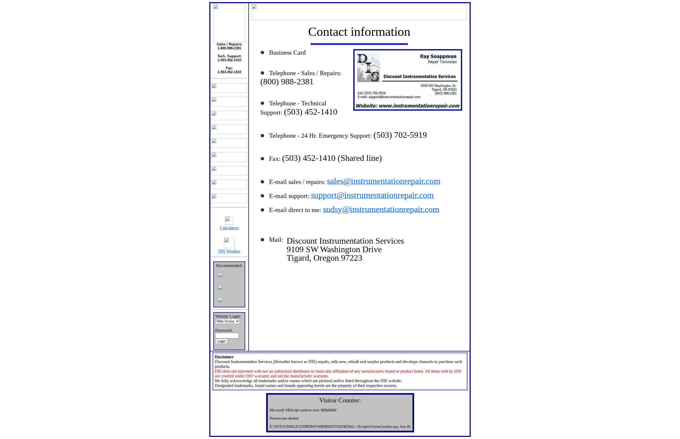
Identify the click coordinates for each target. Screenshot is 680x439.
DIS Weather (229, 251)
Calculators (229, 228)
